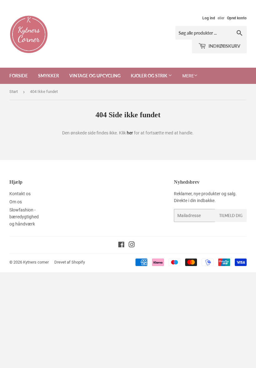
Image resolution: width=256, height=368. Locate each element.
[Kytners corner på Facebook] (121, 245)
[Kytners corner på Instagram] (132, 245)
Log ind (208, 18)
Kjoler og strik (149, 75)
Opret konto (237, 18)
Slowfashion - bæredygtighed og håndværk (24, 216)
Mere (188, 75)
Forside (18, 75)
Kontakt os (20, 193)
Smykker (48, 75)
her (130, 132)
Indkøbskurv (224, 46)
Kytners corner (36, 262)
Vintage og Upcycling (95, 75)
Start (13, 91)
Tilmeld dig (231, 215)
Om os (15, 201)
